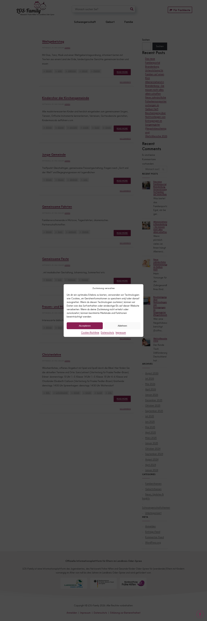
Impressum (121, 332)
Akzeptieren (85, 325)
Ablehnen (122, 325)
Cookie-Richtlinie (90, 332)
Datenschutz (107, 332)
